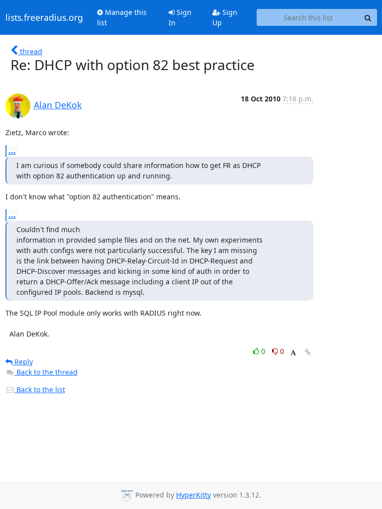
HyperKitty (193, 495)
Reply (22, 361)
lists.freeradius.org (44, 17)
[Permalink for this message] (307, 352)
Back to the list (39, 389)
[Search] (368, 17)
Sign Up (224, 17)
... (12, 150)
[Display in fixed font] (293, 352)
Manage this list (122, 17)
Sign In (180, 17)
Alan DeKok (58, 105)
